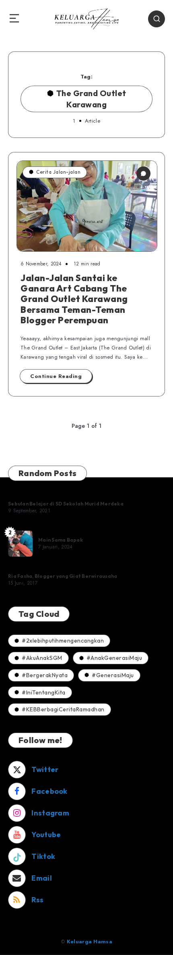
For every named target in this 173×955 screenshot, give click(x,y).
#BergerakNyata (45, 675)
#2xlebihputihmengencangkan (63, 640)
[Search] (156, 18)
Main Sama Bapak (60, 540)
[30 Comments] (143, 173)
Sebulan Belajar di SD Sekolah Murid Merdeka (66, 504)
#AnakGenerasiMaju (114, 657)
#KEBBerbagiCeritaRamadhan (63, 709)
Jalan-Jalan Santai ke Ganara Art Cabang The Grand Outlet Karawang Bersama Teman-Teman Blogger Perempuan (74, 299)
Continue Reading (56, 376)
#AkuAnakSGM (42, 657)
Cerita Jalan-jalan (58, 172)
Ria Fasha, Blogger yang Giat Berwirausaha (62, 576)
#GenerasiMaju (113, 675)
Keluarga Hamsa (89, 941)
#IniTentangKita (44, 692)
